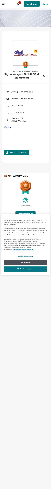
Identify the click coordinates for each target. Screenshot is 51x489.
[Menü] (3, 4)
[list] (25, 105)
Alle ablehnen (25, 262)
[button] (25, 213)
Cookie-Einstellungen (25, 256)
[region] (25, 244)
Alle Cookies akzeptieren (25, 269)
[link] (25, 91)
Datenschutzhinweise (19, 250)
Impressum (30, 250)
